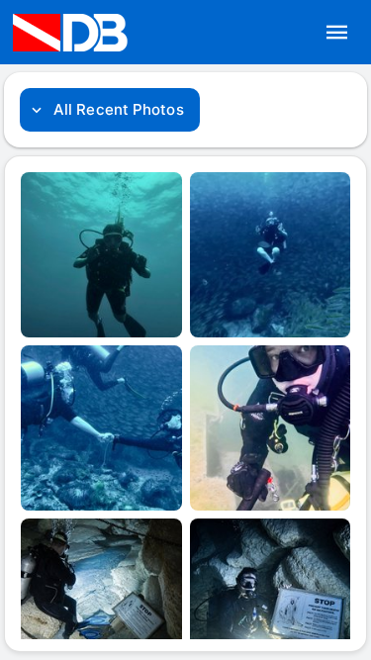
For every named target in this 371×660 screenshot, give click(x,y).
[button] (337, 32)
